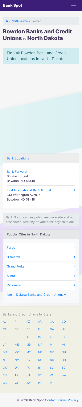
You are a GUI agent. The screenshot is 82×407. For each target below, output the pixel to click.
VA (51, 375)
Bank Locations (18, 158)
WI (16, 383)
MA (40, 344)
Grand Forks (15, 266)
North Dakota (20, 21)
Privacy (73, 400)
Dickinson (14, 285)
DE (16, 329)
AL (4, 321)
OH (64, 360)
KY (63, 336)
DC (28, 329)
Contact (51, 400)
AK (16, 321)
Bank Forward (17, 171)
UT (28, 375)
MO (16, 352)
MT (28, 352)
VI (51, 383)
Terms (62, 400)
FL (39, 329)
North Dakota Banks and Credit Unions (35, 294)
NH (64, 352)
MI (51, 344)
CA (52, 321)
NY (28, 360)
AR (40, 321)
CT (4, 329)
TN (5, 375)
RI (39, 367)
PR (40, 383)
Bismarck (13, 257)
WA (64, 375)
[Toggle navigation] (73, 5)
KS (51, 336)
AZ (28, 321)
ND (52, 360)
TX (16, 375)
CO (64, 321)
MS (5, 352)
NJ (4, 360)
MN (64, 344)
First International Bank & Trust (29, 190)
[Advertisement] (41, 110)
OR (16, 367)
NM (16, 360)
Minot (11, 276)
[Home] (7, 21)
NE (40, 352)
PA (28, 367)
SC (52, 367)
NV (52, 352)
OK (5, 367)
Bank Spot (12, 5)
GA (52, 329)
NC (40, 360)
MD (28, 344)
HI (63, 329)
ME (16, 344)
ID (4, 336)
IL (16, 336)
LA (4, 344)
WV (5, 383)
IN (28, 336)
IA (39, 336)
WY (28, 383)
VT (40, 375)
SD (63, 367)
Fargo (11, 247)
